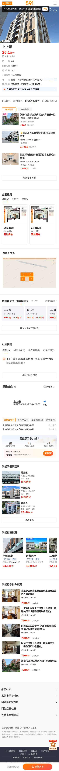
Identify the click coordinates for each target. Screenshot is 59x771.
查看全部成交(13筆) (29, 328)
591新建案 (23, 751)
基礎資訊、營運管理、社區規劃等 (25, 84)
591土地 (34, 751)
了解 (45, 9)
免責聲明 (16, 758)
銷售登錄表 (50, 301)
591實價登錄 (10, 751)
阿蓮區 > (26, 728)
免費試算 (48, 453)
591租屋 (21, 754)
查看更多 (29, 520)
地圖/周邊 (48, 386)
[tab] (9, 109)
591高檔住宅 (32, 754)
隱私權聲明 (38, 758)
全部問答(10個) (29, 375)
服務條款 (26, 758)
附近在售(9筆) (29, 178)
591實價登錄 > (8, 728)
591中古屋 (45, 751)
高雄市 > (19, 728)
